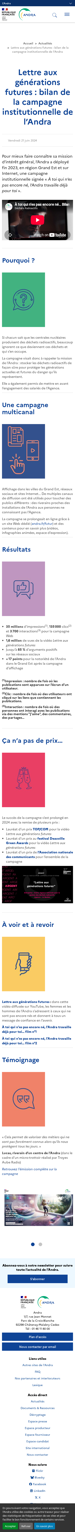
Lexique (37, 1385)
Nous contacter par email (37, 1346)
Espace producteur (37, 1428)
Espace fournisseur (37, 1434)
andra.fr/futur (42, 523)
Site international (38, 1448)
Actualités (45, 43)
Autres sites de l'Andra (37, 1365)
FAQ (37, 1372)
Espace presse (37, 1421)
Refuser (26, 1526)
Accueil (28, 43)
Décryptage (38, 1415)
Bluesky (39, 1477)
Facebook (39, 1484)
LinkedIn (39, 1491)
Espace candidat (37, 1441)
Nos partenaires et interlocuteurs (37, 1378)
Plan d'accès (37, 1337)
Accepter (10, 1526)
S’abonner (37, 1279)
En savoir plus (44, 1526)
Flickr (39, 1471)
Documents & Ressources (38, 1408)
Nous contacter (37, 1454)
